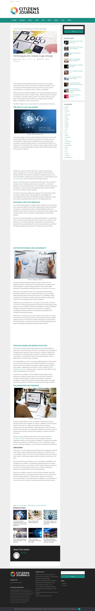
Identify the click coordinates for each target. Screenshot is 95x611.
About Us (12, 1)
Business (22, 20)
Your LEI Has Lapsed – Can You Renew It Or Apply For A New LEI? (50, 522)
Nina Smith (17, 59)
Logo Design (22, 505)
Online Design (31, 505)
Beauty (67, 107)
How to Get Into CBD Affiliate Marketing (33, 521)
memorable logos (18, 179)
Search (73, 31)
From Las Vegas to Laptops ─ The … (76, 71)
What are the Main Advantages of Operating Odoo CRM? (34, 540)
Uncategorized (68, 157)
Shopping (67, 143)
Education (67, 115)
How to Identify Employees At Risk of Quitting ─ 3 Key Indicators (19, 540)
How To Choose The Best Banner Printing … (75, 77)
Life (66, 133)
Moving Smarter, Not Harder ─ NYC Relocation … (76, 47)
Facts (66, 117)
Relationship (68, 141)
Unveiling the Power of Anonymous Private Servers (76, 83)
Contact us (18, 1)
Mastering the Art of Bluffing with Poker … (76, 65)
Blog (66, 109)
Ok (79, 609)
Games (67, 123)
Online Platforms (42, 505)
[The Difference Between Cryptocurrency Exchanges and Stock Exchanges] (50, 533)
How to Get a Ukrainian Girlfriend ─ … (74, 95)
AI (17, 505)
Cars (66, 113)
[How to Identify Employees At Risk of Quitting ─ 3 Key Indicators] (20, 533)
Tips (66, 151)
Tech (62, 20)
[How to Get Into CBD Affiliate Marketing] (35, 515)
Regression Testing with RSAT (75, 53)
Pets (66, 139)
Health (30, 20)
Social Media (68, 145)
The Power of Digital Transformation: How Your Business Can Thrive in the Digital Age (19, 523)
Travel (69, 20)
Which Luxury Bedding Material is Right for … (74, 59)
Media (49, 20)
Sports (56, 20)
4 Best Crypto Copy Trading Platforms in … (76, 41)
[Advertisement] (35, 73)
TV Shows (67, 155)
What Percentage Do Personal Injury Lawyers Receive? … (75, 90)
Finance (67, 119)
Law (66, 131)
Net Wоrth (67, 137)
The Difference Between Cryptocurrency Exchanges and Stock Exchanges (50, 540)
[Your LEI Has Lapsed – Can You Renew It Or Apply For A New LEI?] (50, 515)
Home (14, 20)
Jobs (43, 20)
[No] (93, 609)
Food (66, 121)
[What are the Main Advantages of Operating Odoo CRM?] (35, 533)
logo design (28, 104)
